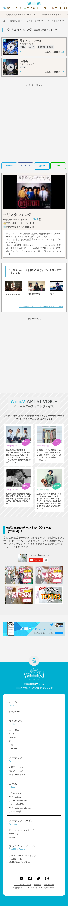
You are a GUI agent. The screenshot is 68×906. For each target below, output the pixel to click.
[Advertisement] (34, 123)
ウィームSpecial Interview (20, 808)
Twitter (9, 166)
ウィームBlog (15, 797)
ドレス (12, 741)
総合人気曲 (14, 730)
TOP (3, 21)
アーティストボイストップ (21, 830)
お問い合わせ (49, 885)
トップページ (15, 711)
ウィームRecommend (18, 800)
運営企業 (37, 885)
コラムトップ (15, 793)
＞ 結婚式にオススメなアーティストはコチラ (41, 306)
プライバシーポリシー (22, 885)
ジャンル (13, 737)
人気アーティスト (17, 767)
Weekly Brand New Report (20, 862)
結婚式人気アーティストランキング (26, 21)
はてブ (42, 166)
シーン (12, 734)
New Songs (13, 833)
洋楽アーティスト (17, 774)
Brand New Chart (16, 859)
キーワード (14, 748)
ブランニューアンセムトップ (22, 855)
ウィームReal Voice (17, 804)
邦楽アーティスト (17, 771)
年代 (11, 745)
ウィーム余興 (15, 811)
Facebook (25, 166)
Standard (12, 837)
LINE (58, 166)
